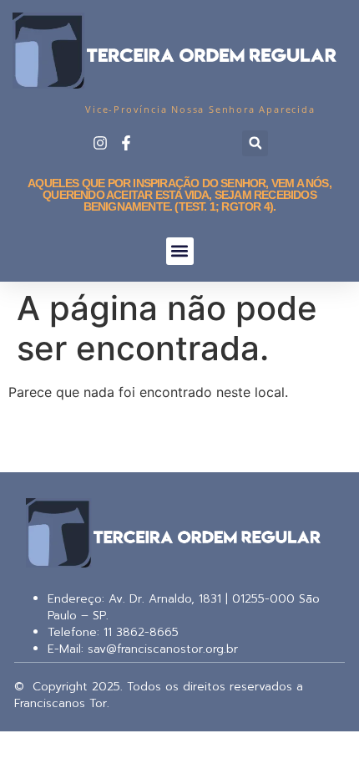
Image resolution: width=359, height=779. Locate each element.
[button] (255, 143)
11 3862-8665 (139, 632)
